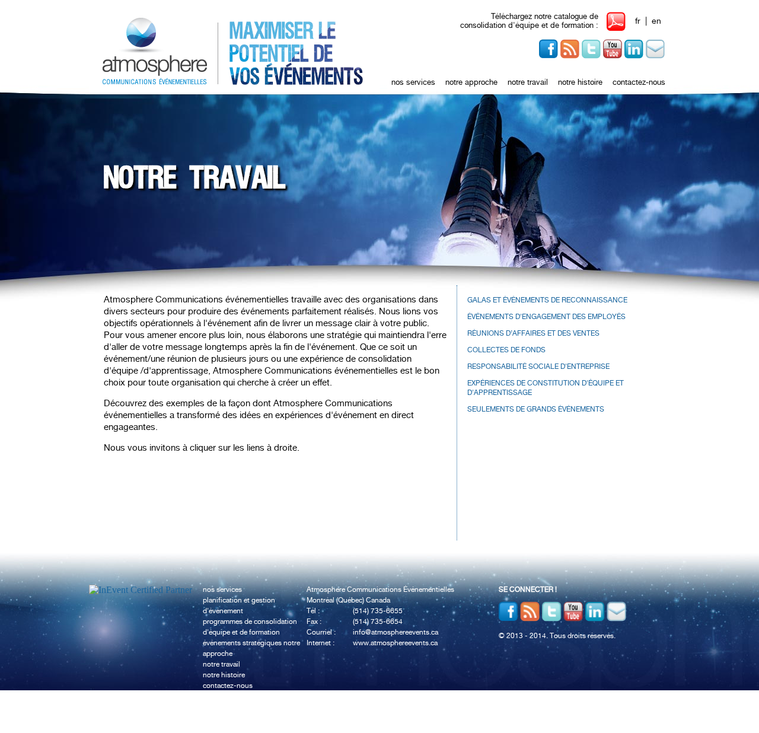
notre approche (471, 83)
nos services (413, 83)
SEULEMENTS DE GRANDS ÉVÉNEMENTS (535, 409)
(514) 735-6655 (378, 611)
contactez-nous (639, 83)
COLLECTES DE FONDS (506, 350)
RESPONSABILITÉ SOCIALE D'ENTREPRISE (538, 367)
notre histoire (580, 83)
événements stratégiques (243, 643)
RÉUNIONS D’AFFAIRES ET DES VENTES (533, 333)
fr (637, 21)
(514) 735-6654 (378, 622)
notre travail (528, 83)
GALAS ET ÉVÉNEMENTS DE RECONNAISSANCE (547, 300)
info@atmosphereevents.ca (395, 632)
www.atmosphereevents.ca (395, 643)
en (656, 21)
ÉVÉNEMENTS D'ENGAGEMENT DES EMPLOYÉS (546, 317)
